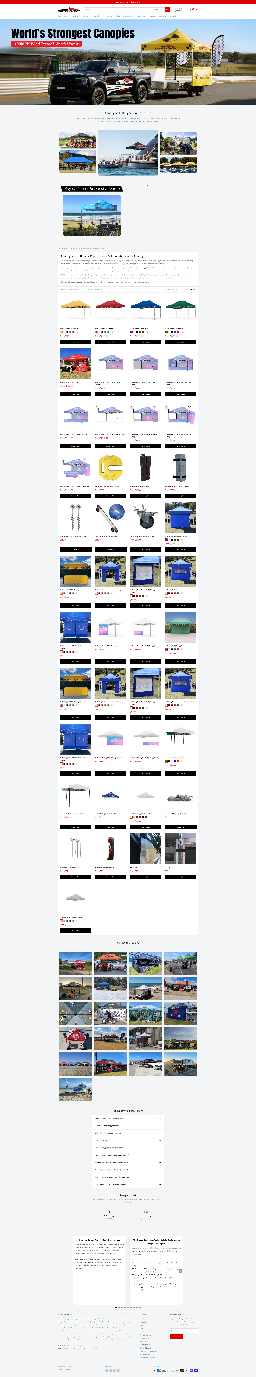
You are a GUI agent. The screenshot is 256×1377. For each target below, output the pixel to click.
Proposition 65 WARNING (148, 1351)
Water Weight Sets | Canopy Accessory (177, 486)
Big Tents (85, 16)
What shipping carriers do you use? (108, 1133)
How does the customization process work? (112, 1155)
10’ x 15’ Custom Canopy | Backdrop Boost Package (108, 383)
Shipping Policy (145, 1345)
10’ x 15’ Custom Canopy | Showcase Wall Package (143, 383)
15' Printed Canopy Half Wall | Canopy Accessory (145, 758)
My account (178, 11)
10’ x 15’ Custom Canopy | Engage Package (73, 434)
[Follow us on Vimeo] (118, 1370)
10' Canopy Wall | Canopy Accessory (176, 536)
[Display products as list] (194, 289)
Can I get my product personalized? (109, 1148)
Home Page (144, 1322)
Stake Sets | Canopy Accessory (69, 867)
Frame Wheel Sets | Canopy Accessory (142, 536)
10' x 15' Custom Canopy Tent (69, 382)
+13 (77, 332)
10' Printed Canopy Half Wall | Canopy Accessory (145, 646)
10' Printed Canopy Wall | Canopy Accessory (108, 646)
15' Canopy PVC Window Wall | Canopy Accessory (180, 702)
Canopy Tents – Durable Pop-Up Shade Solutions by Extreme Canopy (84, 248)
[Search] (167, 9)
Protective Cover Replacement (105, 867)
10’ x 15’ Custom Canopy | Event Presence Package (178, 383)
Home (60, 248)
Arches (117, 16)
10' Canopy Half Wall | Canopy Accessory (73, 590)
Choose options (75, 342)
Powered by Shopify (64, 1369)
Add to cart (76, 549)
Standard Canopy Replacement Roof (141, 814)
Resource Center (145, 1332)
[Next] (180, 1271)
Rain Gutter (133, 867)
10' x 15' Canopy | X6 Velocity (104, 329)
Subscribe (176, 1337)
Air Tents (109, 16)
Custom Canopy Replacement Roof (106, 814)
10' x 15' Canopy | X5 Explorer (69, 329)
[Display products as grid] (191, 289)
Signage (75, 16)
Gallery (161, 16)
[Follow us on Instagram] (110, 1370)
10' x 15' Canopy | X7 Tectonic (139, 329)
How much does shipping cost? (107, 1125)
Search (142, 1319)
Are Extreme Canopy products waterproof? (111, 1162)
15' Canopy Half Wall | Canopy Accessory (73, 702)
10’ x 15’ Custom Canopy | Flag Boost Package (109, 434)
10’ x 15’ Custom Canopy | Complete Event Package (178, 435)
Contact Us (152, 16)
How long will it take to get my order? (109, 1118)
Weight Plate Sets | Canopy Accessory (107, 486)
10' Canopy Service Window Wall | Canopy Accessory (73, 647)
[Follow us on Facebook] (106, 1370)
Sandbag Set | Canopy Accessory (140, 486)
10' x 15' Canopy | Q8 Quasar (174, 329)
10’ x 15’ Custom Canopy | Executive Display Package (143, 435)
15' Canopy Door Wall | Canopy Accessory (108, 702)
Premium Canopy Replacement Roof (71, 917)
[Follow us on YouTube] (114, 1370)
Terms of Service (145, 1348)
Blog (141, 1325)
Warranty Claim (145, 1354)
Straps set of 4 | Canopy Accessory (175, 814)
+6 (77, 920)
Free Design (173, 16)
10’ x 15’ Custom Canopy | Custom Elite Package (75, 486)
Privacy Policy (144, 1338)
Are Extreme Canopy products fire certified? (111, 1170)
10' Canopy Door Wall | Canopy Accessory (108, 590)
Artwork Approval (146, 1335)
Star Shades (127, 16)
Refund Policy (144, 1341)
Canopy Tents (62, 16)
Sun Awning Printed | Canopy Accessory (72, 814)
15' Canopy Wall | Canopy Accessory (176, 646)
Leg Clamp (168, 867)
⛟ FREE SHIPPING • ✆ (128, 2)
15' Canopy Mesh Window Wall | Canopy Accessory (142, 703)
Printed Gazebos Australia (148, 1358)
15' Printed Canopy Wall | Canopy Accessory (108, 758)
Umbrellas (96, 16)
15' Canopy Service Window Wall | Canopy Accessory (73, 759)
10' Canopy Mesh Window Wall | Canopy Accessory (142, 591)
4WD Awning (141, 16)
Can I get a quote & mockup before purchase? (112, 1177)
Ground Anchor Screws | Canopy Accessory (73, 536)
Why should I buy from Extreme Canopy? (110, 1184)
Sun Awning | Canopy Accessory (175, 758)
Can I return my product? (104, 1140)
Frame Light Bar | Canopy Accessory (106, 536)
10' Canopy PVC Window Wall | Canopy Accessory (180, 590)
